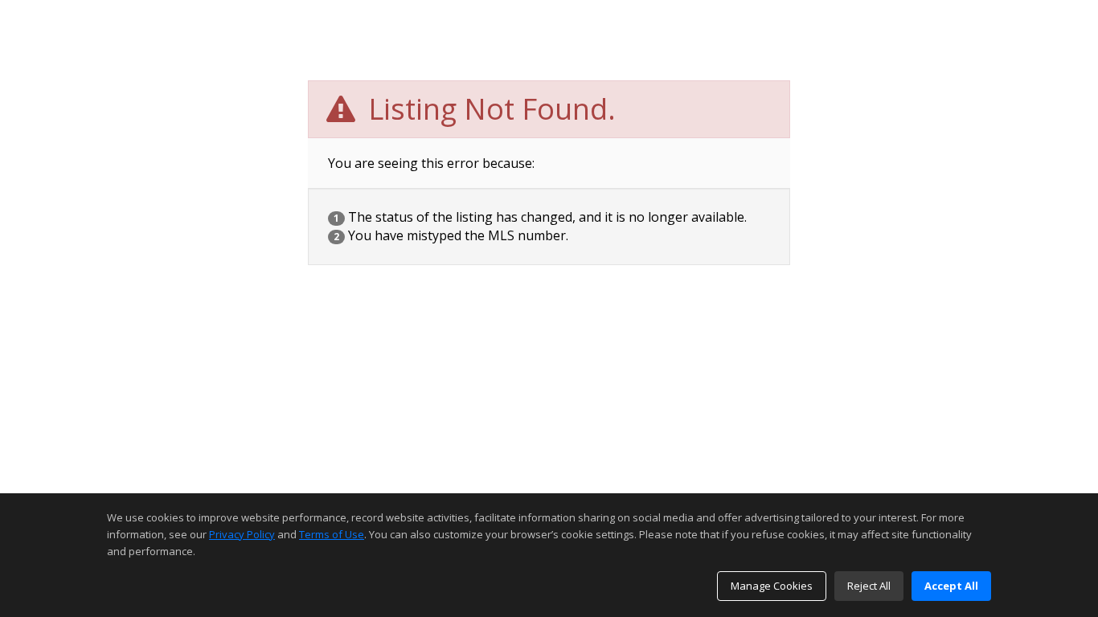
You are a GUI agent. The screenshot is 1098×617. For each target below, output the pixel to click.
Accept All (951, 585)
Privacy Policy (242, 534)
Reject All (869, 585)
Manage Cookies (772, 585)
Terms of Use (331, 534)
